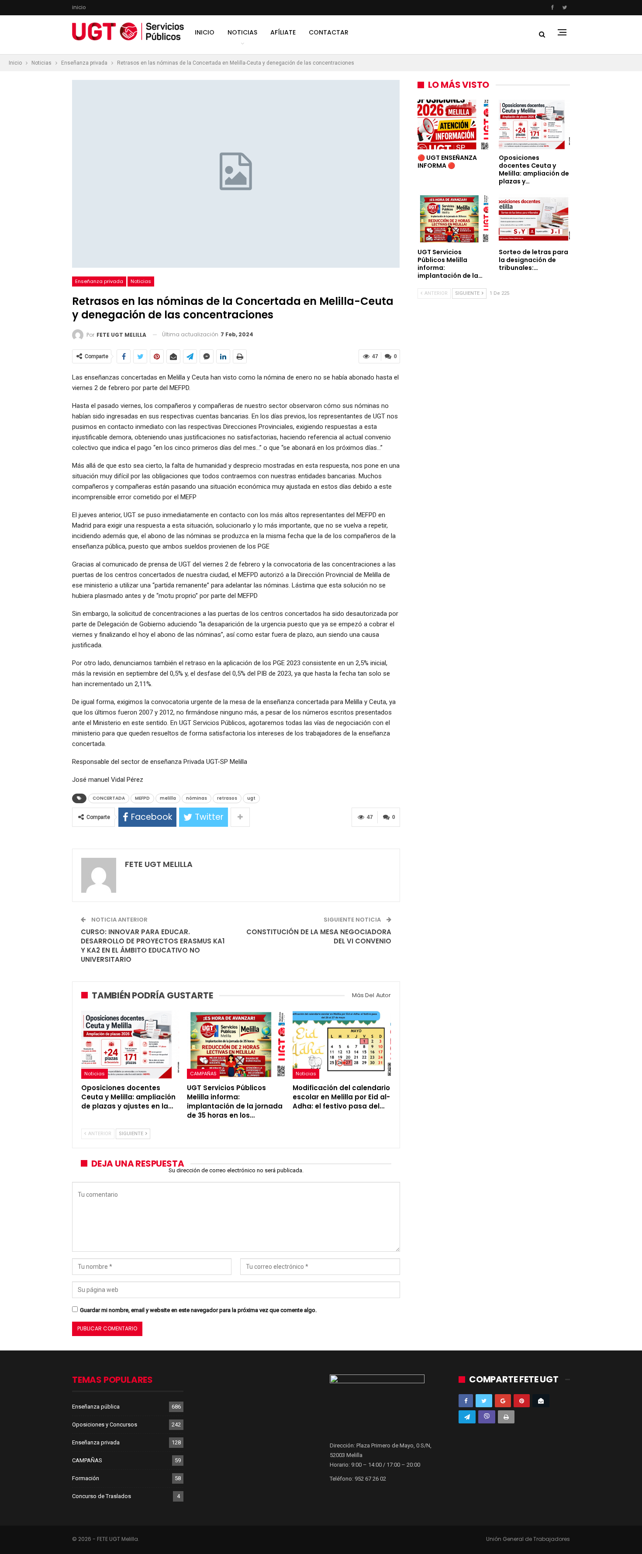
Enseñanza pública (96, 1406)
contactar (329, 32)
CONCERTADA (109, 798)
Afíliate (283, 32)
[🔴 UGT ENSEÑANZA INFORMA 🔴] (453, 124)
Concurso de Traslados (101, 1496)
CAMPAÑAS (203, 1073)
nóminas (196, 798)
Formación (85, 1478)
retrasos (227, 798)
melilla (168, 798)
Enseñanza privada (99, 281)
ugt (251, 798)
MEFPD (142, 798)
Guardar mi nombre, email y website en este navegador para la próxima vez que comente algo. (198, 1310)
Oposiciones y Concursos (104, 1424)
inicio (79, 7)
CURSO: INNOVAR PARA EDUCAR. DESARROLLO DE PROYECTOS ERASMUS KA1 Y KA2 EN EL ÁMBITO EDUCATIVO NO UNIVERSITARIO (152, 945)
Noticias (242, 32)
